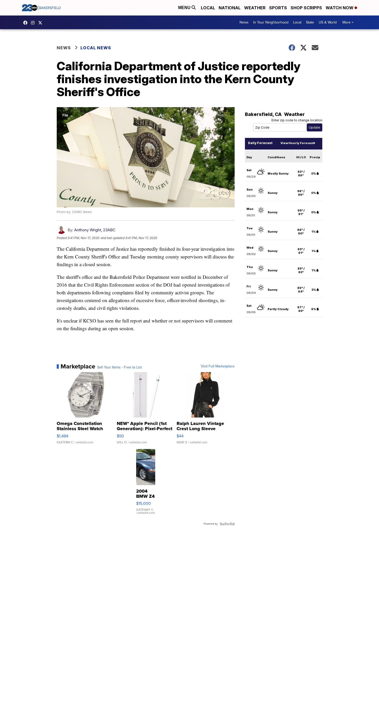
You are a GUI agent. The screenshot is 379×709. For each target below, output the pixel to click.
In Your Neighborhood (271, 22)
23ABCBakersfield (26, 23)
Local (208, 7)
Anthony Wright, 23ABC (95, 229)
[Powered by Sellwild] (227, 524)
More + (347, 22)
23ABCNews (34, 23)
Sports (278, 7)
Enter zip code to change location (296, 120)
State (310, 22)
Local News (95, 47)
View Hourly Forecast (297, 143)
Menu (185, 7)
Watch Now (340, 7)
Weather (255, 7)
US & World (328, 22)
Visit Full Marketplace (218, 366)
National (230, 7)
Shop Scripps (306, 7)
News (244, 22)
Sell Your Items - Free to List (119, 367)
